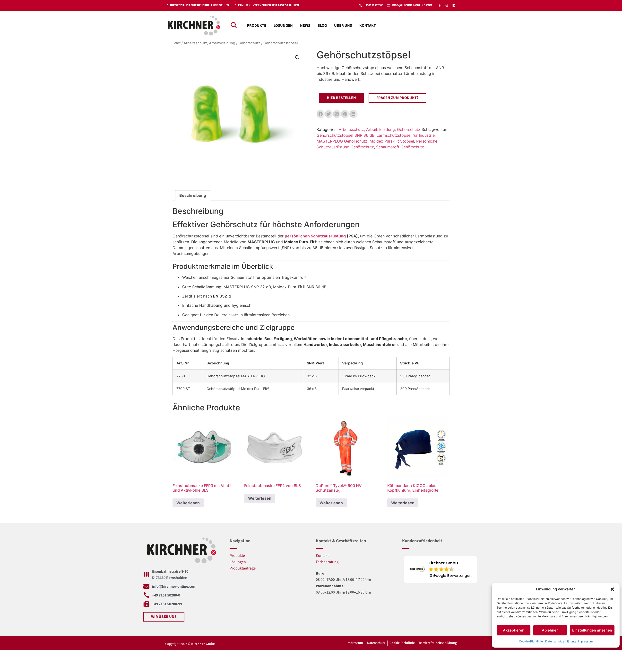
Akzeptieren (513, 630)
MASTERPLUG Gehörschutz (342, 141)
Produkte (256, 25)
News (305, 25)
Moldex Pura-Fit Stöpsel (392, 141)
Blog (322, 25)
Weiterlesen (188, 502)
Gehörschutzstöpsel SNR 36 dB (345, 135)
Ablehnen (550, 630)
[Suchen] (233, 24)
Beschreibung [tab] (192, 195)
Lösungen (283, 25)
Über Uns (343, 25)
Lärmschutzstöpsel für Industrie (406, 135)
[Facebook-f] (440, 5)
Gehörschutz (249, 43)
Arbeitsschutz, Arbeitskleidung (209, 43)
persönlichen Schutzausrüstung (315, 236)
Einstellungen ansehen (592, 630)
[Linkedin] (454, 5)
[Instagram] (447, 5)
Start (177, 43)
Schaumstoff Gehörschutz (400, 146)
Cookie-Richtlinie (531, 641)
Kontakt (367, 25)
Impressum (585, 641)
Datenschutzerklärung (560, 641)
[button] (612, 589)
